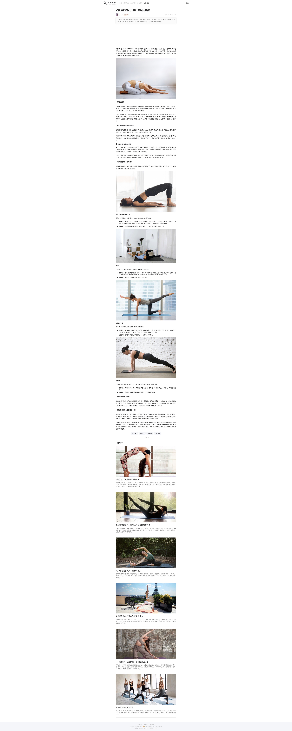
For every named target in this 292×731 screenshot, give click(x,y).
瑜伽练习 (142, 433)
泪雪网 (136, 728)
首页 (120, 3)
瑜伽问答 (146, 3)
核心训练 (160, 53)
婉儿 (120, 15)
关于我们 (140, 724)
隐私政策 (146, 724)
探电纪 (146, 728)
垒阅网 (141, 728)
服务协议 (152, 724)
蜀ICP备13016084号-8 (136, 726)
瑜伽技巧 (139, 3)
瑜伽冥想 (132, 3)
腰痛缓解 (150, 433)
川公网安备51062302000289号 (154, 726)
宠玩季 (151, 728)
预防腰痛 (157, 433)
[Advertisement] (146, 35)
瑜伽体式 (126, 3)
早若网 (155, 728)
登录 (187, 3)
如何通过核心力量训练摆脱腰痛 (133, 10)
